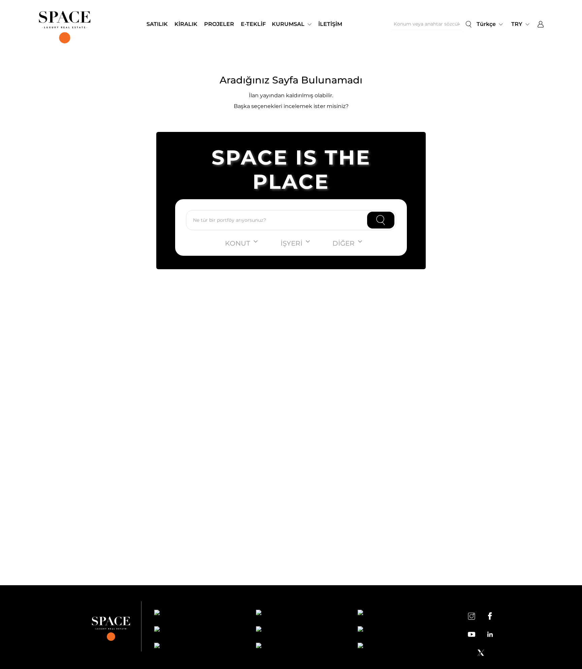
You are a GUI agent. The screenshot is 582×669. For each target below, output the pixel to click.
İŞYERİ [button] (291, 243)
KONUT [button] (237, 243)
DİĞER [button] (343, 243)
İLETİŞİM (330, 24)
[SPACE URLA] (402, 630)
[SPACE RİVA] (199, 646)
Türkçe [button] (486, 24)
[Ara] (380, 220)
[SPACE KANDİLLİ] (402, 613)
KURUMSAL (288, 24)
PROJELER (219, 24)
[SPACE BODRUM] (301, 646)
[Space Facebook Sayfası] (490, 616)
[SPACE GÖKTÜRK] (199, 630)
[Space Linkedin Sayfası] (490, 634)
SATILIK (157, 24)
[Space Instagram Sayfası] (471, 616)
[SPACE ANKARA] (402, 646)
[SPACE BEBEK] (199, 613)
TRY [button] (516, 24)
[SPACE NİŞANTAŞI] (301, 613)
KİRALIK (185, 24)
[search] (468, 24)
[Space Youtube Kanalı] (471, 634)
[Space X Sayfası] (481, 652)
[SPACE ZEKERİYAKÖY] (301, 630)
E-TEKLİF (253, 24)
